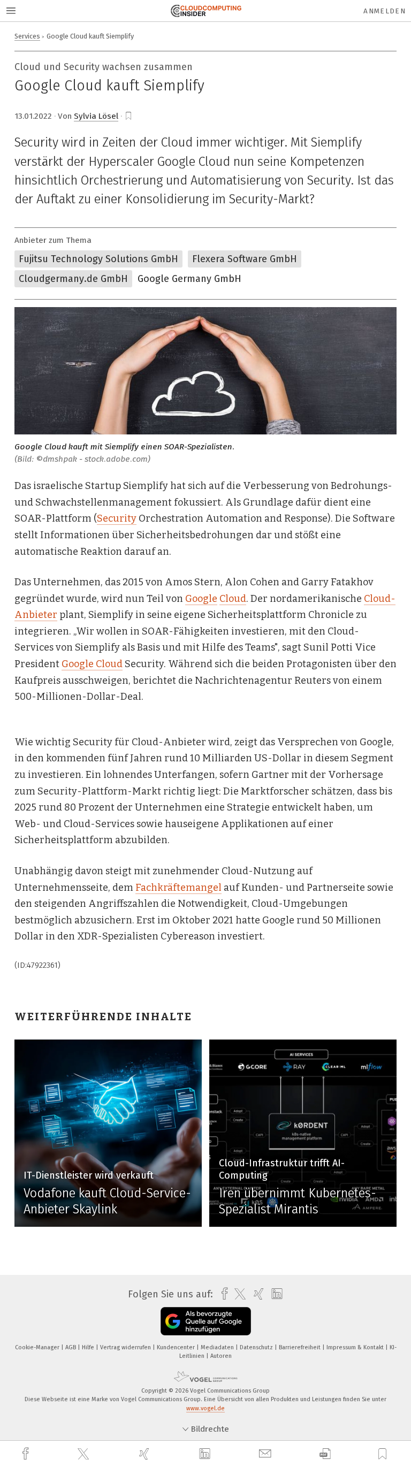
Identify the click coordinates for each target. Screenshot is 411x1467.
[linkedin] (206, 1454)
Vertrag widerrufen (126, 1347)
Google (201, 599)
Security (116, 518)
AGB (71, 1347)
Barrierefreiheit (300, 1347)
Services (27, 36)
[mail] (266, 1454)
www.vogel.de (205, 1408)
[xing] (145, 1454)
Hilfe (89, 1347)
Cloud (232, 599)
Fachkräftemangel (178, 887)
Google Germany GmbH (189, 279)
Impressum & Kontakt (355, 1347)
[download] (325, 1454)
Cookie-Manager (38, 1347)
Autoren (221, 1356)
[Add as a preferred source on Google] (206, 1321)
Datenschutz (257, 1347)
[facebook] (26, 1454)
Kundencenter (176, 1347)
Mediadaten (218, 1347)
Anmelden (384, 11)
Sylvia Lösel (96, 116)
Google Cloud (92, 664)
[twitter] (84, 1454)
